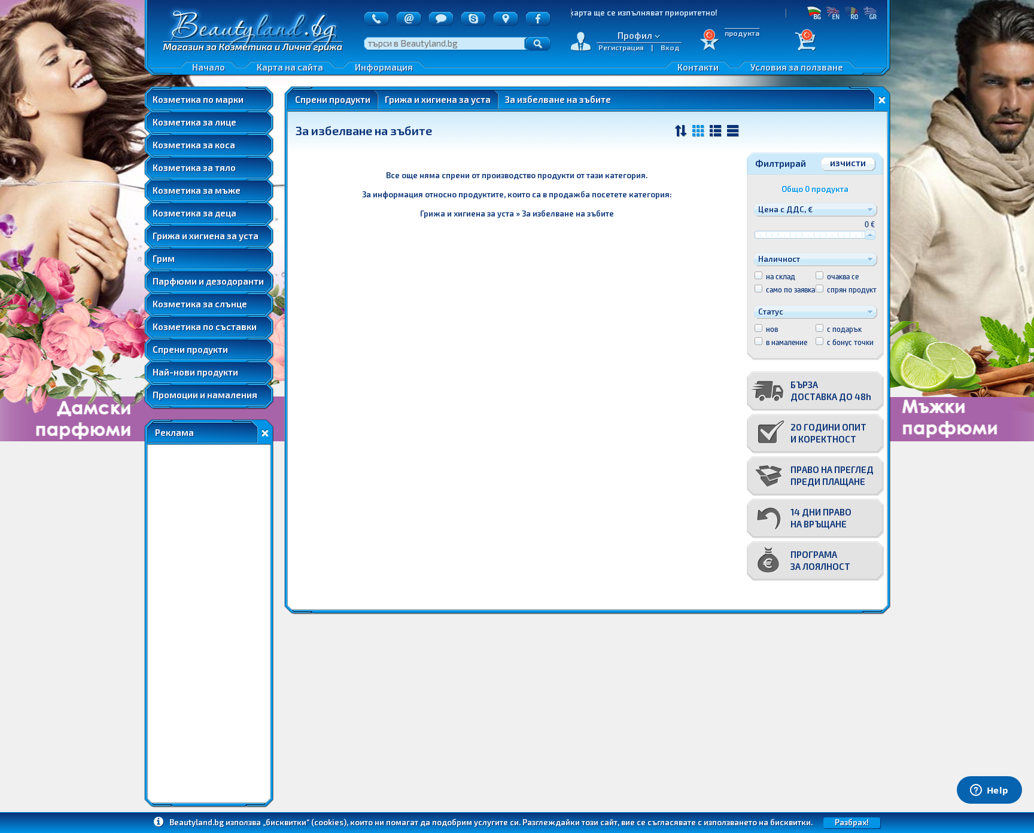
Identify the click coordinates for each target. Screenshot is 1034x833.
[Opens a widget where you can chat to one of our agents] (989, 791)
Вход (670, 47)
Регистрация (621, 47)
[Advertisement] (209, 623)
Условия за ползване (796, 67)
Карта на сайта (290, 67)
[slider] (870, 235)
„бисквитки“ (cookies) (304, 822)
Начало (208, 67)
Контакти (698, 67)
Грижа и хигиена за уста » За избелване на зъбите (517, 213)
